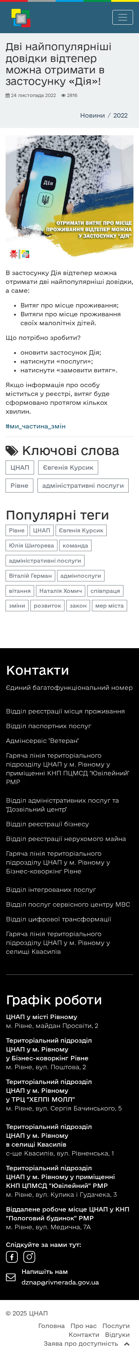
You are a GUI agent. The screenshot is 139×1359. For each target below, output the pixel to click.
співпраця (105, 591)
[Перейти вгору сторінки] (127, 1343)
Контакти (84, 1334)
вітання (20, 591)
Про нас (83, 1325)
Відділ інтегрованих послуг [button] (52, 889)
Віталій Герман (30, 576)
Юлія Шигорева (31, 545)
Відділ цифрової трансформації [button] (59, 918)
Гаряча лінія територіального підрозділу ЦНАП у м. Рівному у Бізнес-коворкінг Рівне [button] (58, 862)
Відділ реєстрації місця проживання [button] (66, 711)
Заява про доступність (81, 1343)
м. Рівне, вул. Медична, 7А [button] (67, 1218)
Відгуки (117, 1334)
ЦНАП (19, 467)
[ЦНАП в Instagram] (29, 1260)
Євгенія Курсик (68, 467)
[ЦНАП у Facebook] (13, 1260)
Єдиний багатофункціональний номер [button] (69, 687)
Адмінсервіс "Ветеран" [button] (43, 740)
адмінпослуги (80, 576)
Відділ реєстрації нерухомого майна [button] (67, 838)
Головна (51, 1325)
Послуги (116, 1325)
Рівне (19, 485)
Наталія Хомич (60, 591)
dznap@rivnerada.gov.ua (60, 1282)
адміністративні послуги (83, 485)
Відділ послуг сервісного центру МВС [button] (69, 904)
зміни (17, 605)
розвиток (47, 605)
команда (75, 545)
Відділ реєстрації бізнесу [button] (48, 823)
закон (78, 605)
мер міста (109, 605)
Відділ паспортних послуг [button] (49, 725)
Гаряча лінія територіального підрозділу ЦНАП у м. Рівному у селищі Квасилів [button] (58, 942)
